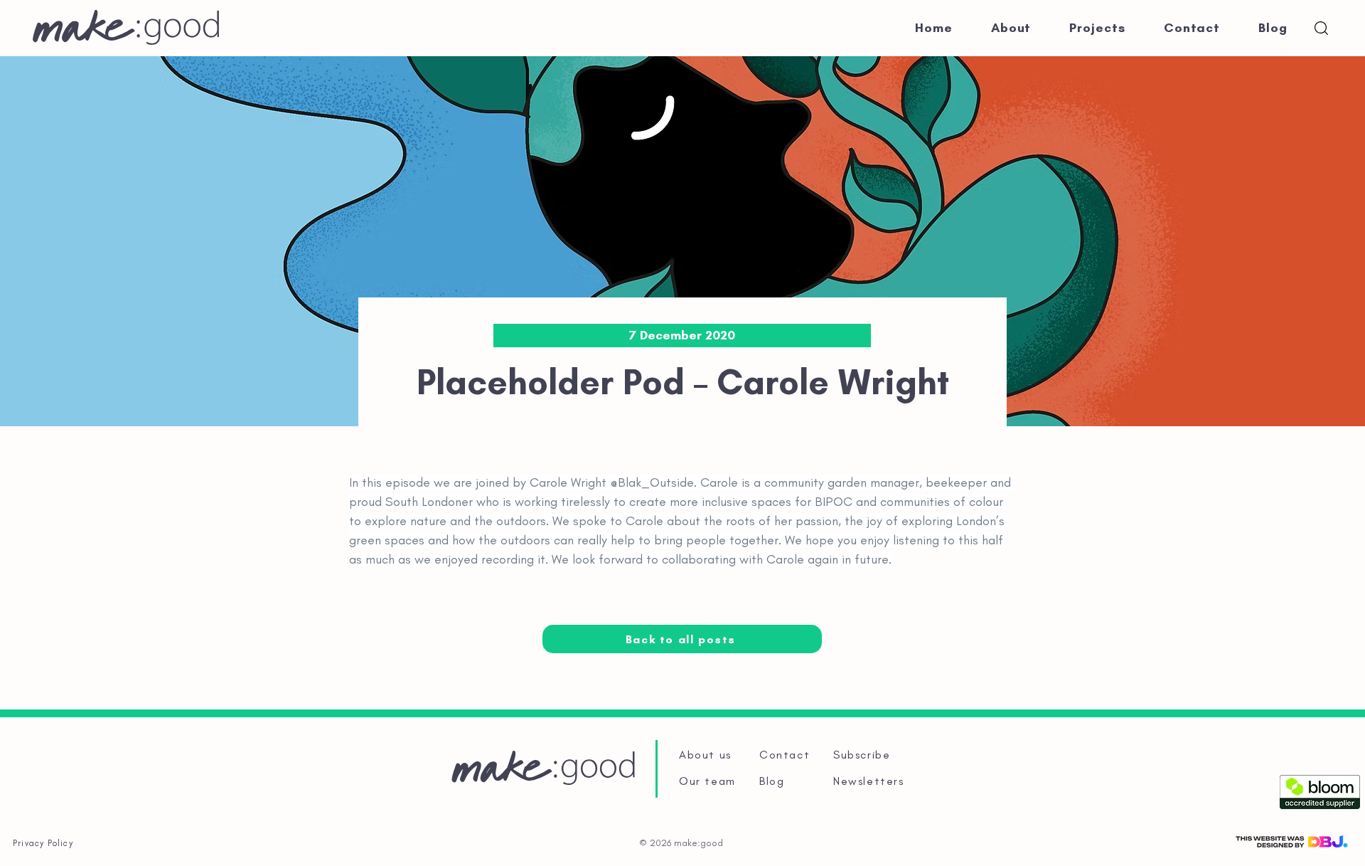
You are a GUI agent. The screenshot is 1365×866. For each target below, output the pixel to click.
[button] (1321, 28)
